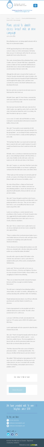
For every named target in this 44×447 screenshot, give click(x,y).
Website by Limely (24, 445)
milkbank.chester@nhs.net (17, 426)
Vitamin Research (17, 390)
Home (8, 18)
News (12, 18)
